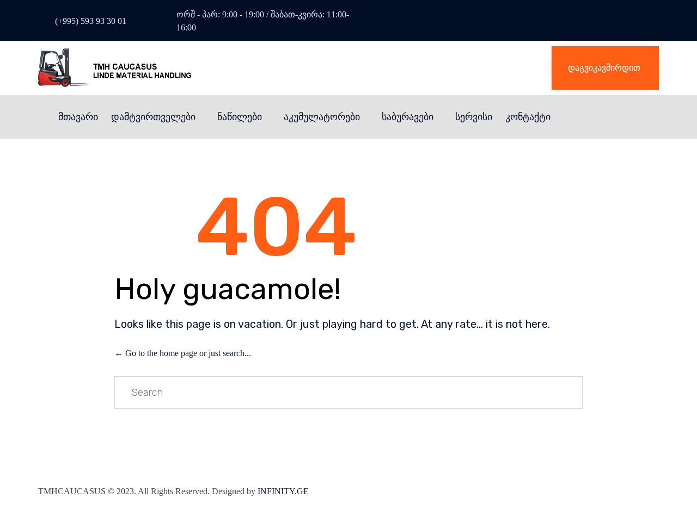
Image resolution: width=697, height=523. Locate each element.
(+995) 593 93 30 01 (90, 21)
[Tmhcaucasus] (160, 68)
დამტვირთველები (153, 116)
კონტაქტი (528, 116)
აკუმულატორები (322, 116)
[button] (605, 68)
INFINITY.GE (283, 491)
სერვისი (473, 116)
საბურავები (407, 116)
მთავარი (78, 116)
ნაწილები (239, 116)
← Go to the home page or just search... (182, 353)
